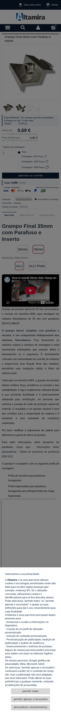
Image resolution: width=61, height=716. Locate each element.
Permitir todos (31, 691)
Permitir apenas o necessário (31, 699)
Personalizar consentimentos (30, 707)
